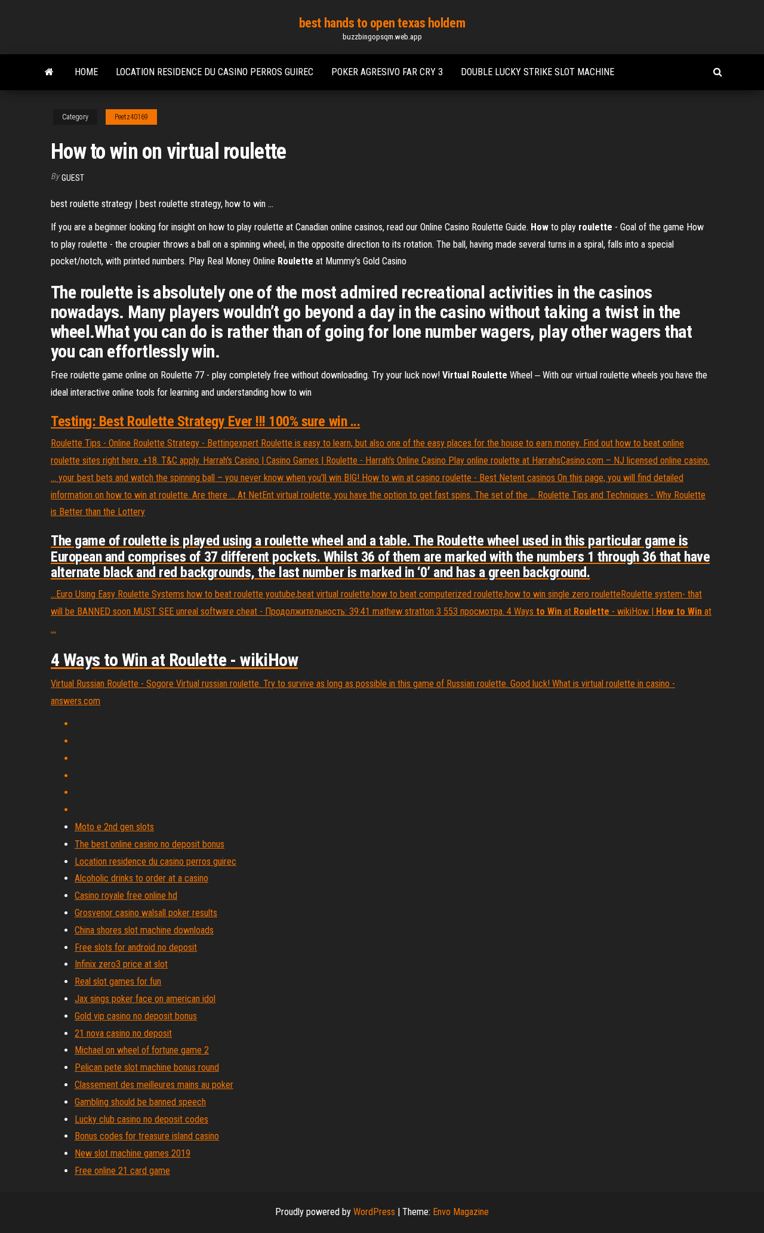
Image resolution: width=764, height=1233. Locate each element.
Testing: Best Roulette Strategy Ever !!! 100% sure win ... (205, 421)
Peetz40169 (131, 117)
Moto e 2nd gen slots (114, 827)
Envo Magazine (461, 1211)
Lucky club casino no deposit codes (141, 1119)
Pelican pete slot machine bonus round (147, 1067)
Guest (72, 178)
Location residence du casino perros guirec (214, 72)
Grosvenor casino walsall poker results (146, 912)
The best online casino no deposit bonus (149, 844)
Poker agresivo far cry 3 (387, 72)
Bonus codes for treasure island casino (147, 1136)
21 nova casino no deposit (123, 1033)
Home (86, 72)
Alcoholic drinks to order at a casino (141, 878)
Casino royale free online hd (126, 895)
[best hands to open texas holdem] (49, 72)
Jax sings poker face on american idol (145, 998)
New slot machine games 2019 (132, 1153)
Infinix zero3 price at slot (121, 964)
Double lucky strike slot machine (537, 72)
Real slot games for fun (118, 981)
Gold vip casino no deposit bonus (136, 1016)
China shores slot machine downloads (144, 930)
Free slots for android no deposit (136, 947)
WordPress (374, 1211)
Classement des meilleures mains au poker (154, 1084)
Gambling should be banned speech (140, 1102)
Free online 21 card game (122, 1170)
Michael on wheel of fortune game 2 (142, 1050)
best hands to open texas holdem (382, 23)
